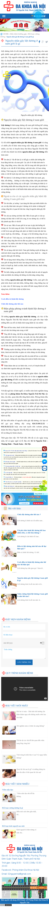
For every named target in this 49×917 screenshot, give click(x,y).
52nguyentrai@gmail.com (19, 874)
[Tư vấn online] (24, 499)
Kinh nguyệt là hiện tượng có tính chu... (26, 831)
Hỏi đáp (4, 616)
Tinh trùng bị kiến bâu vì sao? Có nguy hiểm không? (32, 756)
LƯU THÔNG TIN (24, 662)
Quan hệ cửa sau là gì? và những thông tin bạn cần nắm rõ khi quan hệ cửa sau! (31, 770)
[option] (24, 25)
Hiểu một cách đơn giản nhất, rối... (26, 813)
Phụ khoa (4, 609)
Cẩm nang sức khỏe (8, 614)
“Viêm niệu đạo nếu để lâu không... (25, 795)
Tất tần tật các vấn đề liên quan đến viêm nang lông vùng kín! (30, 742)
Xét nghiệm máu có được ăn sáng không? (30, 726)
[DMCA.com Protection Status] (6, 905)
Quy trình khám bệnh (19, 673)
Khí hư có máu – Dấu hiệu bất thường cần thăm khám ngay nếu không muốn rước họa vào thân (31, 714)
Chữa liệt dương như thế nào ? (29, 514)
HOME (6, 34)
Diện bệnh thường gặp (18, 34)
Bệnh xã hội (5, 612)
